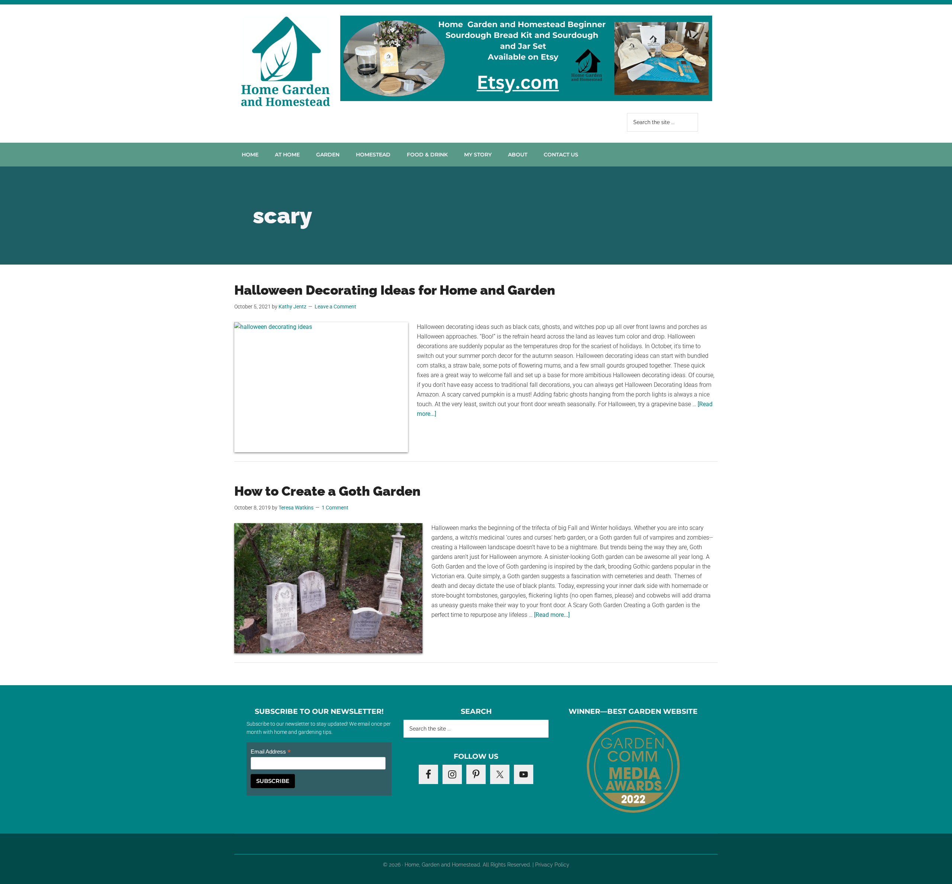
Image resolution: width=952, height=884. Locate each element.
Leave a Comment (335, 307)
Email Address (271, 752)
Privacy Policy (552, 865)
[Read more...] (552, 614)
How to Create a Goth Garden (327, 491)
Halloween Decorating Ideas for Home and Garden (394, 290)
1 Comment (335, 508)
